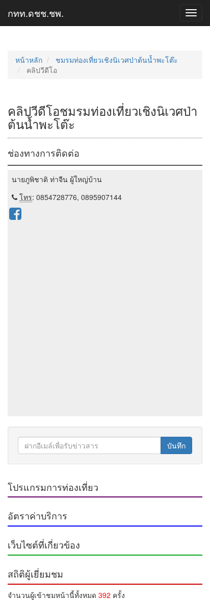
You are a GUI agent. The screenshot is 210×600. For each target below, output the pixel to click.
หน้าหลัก (28, 60)
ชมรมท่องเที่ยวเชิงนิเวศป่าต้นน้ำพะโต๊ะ (117, 60)
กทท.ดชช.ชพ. (36, 12)
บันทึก (176, 445)
